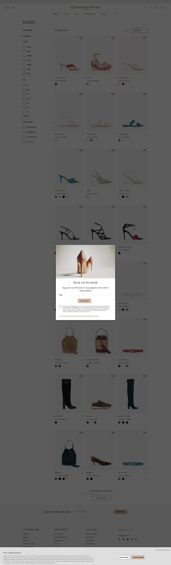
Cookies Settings (123, 557)
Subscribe (84, 301)
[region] (85, 556)
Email (60, 295)
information (75, 306)
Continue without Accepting (163, 549)
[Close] (112, 248)
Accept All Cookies (138, 557)
